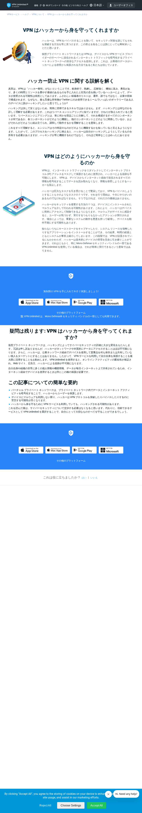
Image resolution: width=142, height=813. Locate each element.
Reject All (45, 805)
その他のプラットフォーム (71, 460)
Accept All (96, 805)
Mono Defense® (53, 316)
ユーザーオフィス (123, 5)
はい (84, 477)
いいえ (94, 477)
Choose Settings (71, 805)
